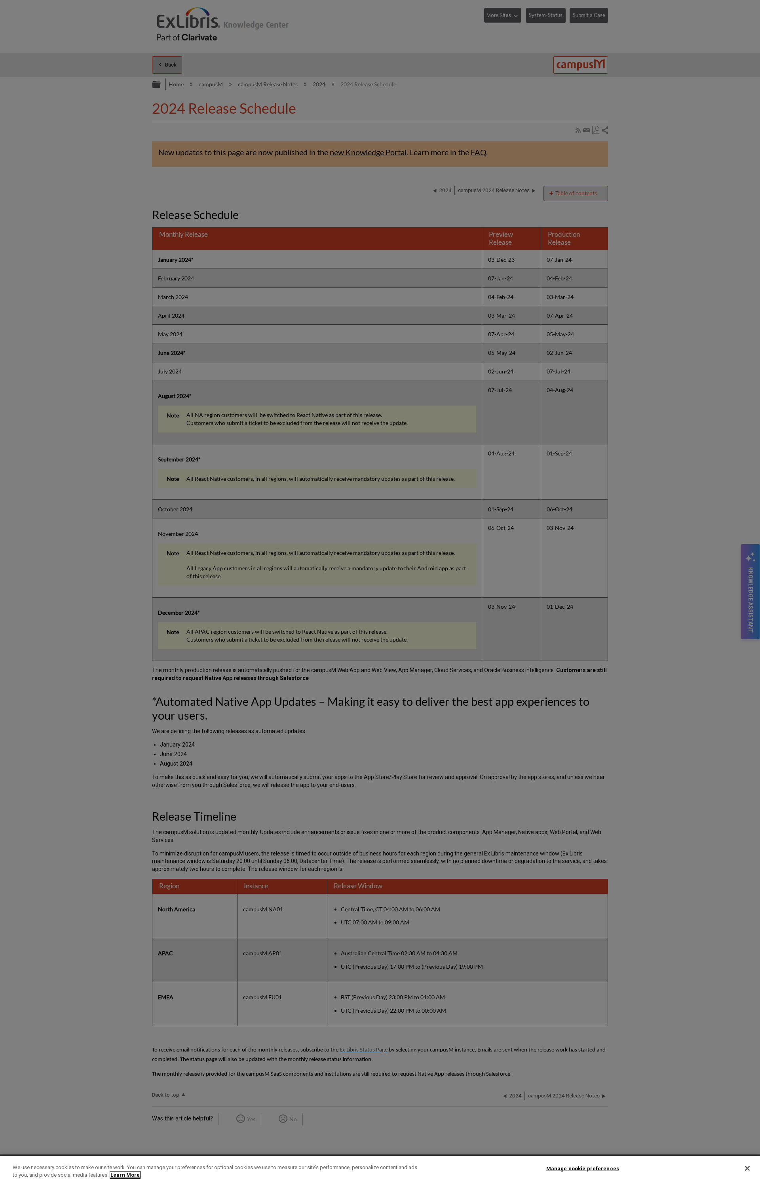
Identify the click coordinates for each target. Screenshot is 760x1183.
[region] (380, 1169)
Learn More (125, 1175)
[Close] (747, 1168)
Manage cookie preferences (582, 1169)
